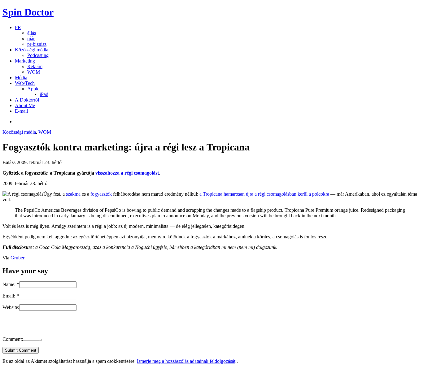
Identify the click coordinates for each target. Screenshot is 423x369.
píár (31, 38)
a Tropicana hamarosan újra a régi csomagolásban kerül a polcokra (264, 194)
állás (31, 33)
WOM (33, 72)
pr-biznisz (36, 44)
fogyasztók (101, 194)
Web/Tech (25, 83)
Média (21, 77)
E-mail (21, 111)
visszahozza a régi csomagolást (127, 173)
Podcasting (38, 55)
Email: (10, 295)
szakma (73, 194)
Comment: (12, 339)
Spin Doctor (28, 12)
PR (18, 27)
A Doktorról (27, 99)
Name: (10, 284)
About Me (25, 105)
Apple (33, 88)
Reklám (34, 66)
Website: (10, 307)
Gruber (17, 257)
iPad (44, 94)
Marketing (25, 60)
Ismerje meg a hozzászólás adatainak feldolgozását (186, 361)
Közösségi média (31, 49)
